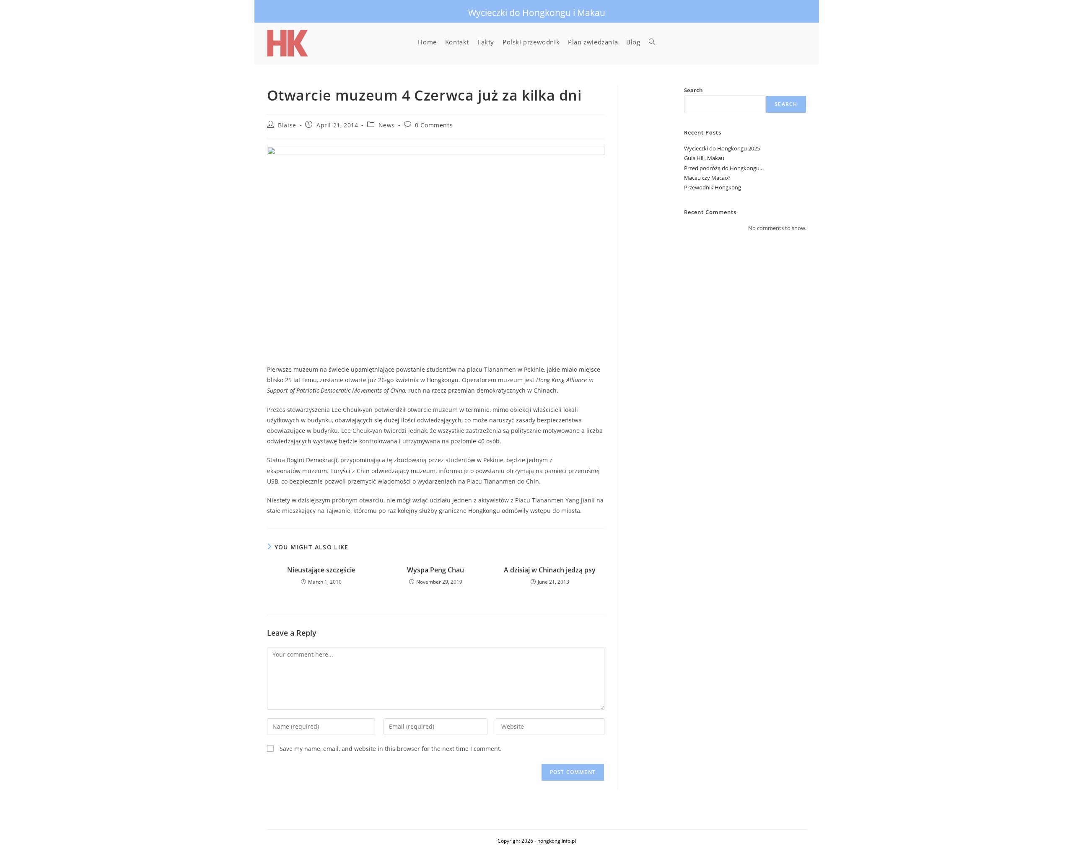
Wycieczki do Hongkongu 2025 (722, 148)
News (386, 125)
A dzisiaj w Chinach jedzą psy (550, 570)
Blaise (287, 125)
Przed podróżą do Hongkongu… (724, 168)
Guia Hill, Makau (704, 158)
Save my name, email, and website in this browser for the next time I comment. (391, 749)
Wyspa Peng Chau (435, 570)
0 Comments (434, 125)
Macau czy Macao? (707, 177)
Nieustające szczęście (321, 570)
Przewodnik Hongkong (712, 187)
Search (693, 90)
